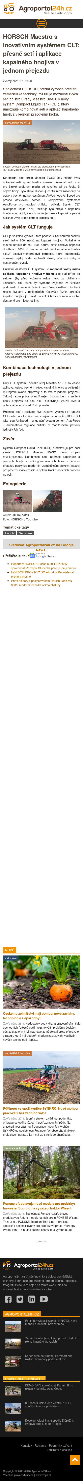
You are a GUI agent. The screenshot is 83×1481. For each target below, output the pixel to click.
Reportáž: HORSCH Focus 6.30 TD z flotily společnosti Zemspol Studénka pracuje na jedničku (43, 565)
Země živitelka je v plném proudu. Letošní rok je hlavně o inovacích (51, 1339)
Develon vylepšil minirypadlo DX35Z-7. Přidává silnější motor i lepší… (49, 1422)
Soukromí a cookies (59, 1449)
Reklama (40, 1445)
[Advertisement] (41, 765)
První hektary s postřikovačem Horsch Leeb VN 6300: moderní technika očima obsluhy (41, 582)
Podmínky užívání (60, 1445)
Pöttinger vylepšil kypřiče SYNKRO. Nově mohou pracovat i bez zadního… (51, 1322)
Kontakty (26, 1445)
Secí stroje (25, 533)
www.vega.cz (44, 1475)
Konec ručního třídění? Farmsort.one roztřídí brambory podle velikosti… (49, 1357)
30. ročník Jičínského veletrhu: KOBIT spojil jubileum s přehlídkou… (49, 1404)
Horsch (9, 533)
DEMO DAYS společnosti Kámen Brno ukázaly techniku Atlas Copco (49, 1386)
